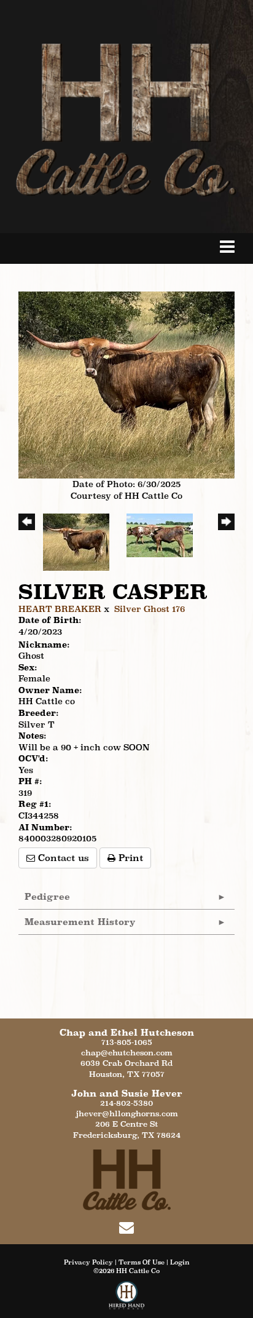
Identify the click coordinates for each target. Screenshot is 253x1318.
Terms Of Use (142, 1262)
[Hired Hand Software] (127, 1299)
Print (129, 857)
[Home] (127, 1178)
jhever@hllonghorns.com (127, 1113)
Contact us (62, 857)
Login (180, 1262)
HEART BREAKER (59, 609)
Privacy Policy (88, 1262)
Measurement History (80, 921)
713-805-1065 (126, 1042)
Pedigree (47, 896)
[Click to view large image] (126, 384)
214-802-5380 (126, 1103)
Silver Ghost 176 (149, 609)
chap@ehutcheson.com (127, 1052)
